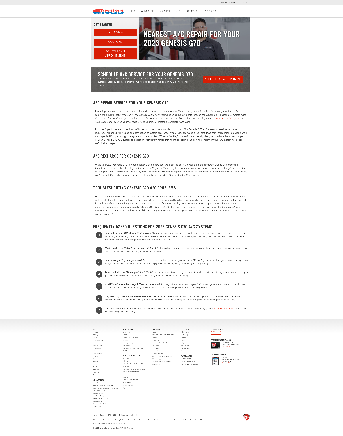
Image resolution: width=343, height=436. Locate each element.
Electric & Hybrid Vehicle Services (134, 369)
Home (95, 415)
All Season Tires (98, 340)
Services (125, 340)
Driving (183, 351)
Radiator (125, 377)
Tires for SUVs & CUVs (100, 404)
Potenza (95, 361)
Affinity (95, 335)
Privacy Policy (119, 420)
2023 (115, 415)
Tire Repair (126, 345)
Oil (124, 374)
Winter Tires (97, 406)
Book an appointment (224, 309)
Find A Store (115, 32)
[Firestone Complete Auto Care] (108, 11)
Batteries (126, 361)
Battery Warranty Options (190, 361)
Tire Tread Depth (98, 401)
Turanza (95, 359)
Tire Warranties (98, 393)
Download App (227, 363)
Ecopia (95, 356)
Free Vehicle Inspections (131, 372)
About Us (155, 332)
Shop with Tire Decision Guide (103, 385)
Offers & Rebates (157, 353)
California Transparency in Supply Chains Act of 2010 (185, 420)
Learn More (226, 346)
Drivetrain (126, 366)
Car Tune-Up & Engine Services (133, 364)
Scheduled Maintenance (131, 380)
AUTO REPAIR (147, 11)
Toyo (94, 375)
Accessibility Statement (156, 420)
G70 (109, 415)
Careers (154, 337)
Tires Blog (184, 335)
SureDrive (96, 372)
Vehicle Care (156, 364)
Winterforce (97, 351)
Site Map (96, 420)
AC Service (126, 358)
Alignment (126, 332)
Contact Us (245, 3)
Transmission (127, 382)
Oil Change (185, 345)
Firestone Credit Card (159, 343)
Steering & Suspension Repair (133, 343)
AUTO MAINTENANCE (170, 11)
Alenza (95, 332)
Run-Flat (96, 367)
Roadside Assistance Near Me (162, 356)
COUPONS (192, 11)
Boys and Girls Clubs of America (163, 335)
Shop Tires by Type (99, 383)
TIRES (132, 11)
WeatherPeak (97, 345)
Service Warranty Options (189, 364)
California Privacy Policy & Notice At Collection (109, 423)
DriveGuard (97, 348)
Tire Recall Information (100, 398)
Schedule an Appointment (227, 3)
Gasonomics (156, 345)
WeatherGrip (97, 353)
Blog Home (185, 332)
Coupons (115, 42)
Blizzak (95, 337)
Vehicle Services (128, 385)
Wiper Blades (127, 388)
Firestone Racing (98, 396)
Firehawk (96, 370)
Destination (97, 343)
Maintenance (185, 348)
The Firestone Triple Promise (161, 361)
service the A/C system (228, 118)
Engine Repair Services (130, 337)
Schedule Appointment (159, 359)
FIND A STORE (210, 11)
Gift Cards (155, 348)
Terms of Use (107, 420)
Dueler (95, 364)
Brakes (125, 335)
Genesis (102, 415)
